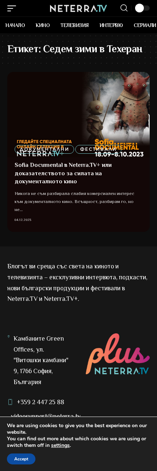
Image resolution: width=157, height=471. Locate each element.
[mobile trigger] (13, 8)
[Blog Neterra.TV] (78, 8)
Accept (21, 459)
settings (60, 445)
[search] (124, 8)
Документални (44, 149)
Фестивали (98, 149)
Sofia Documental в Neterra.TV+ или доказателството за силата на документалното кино (63, 173)
